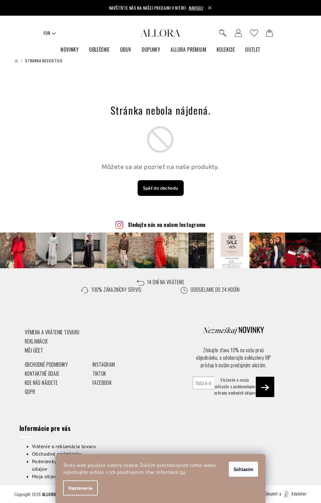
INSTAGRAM (103, 364)
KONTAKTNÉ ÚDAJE (42, 373)
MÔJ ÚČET (34, 350)
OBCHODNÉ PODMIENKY (46, 364)
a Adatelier (293, 493)
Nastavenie (80, 488)
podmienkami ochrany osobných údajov (234, 389)
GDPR (30, 392)
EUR (47, 32)
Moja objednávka (51, 476)
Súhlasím (243, 469)
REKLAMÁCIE (36, 341)
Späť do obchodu (160, 188)
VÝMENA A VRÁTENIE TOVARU (52, 332)
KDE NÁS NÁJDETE (41, 382)
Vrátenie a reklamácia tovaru (64, 446)
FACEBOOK (102, 382)
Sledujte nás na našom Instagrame (167, 224)
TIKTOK (99, 373)
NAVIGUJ (196, 7)
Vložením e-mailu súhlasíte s (234, 386)
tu (182, 472)
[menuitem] (69, 49)
